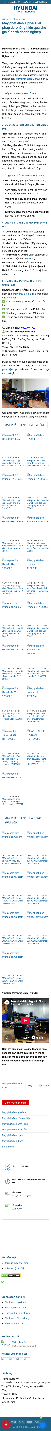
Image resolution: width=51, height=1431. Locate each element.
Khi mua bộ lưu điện (15, 1268)
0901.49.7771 (17, 1209)
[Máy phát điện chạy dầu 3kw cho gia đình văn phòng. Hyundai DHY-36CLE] (38, 612)
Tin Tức (5, 19)
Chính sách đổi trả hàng (17, 1318)
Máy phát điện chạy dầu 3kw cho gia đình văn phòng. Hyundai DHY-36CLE (38, 632)
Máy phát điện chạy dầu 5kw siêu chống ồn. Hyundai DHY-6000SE (38, 674)
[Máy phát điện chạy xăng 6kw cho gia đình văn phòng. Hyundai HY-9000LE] (38, 527)
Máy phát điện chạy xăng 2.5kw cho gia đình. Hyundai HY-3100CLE (11, 504)
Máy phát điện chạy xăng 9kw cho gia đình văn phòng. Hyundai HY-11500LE (38, 590)
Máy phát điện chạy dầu (14, 1129)
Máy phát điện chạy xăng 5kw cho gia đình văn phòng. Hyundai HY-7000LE (13, 547)
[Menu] (4, 9)
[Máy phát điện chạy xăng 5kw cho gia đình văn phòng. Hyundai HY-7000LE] (13, 527)
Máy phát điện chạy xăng (15, 1123)
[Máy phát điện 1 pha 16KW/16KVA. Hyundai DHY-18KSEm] (38, 882)
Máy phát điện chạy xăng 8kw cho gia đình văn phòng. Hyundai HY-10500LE (13, 590)
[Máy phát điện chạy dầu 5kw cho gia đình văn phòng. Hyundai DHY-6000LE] (38, 484)
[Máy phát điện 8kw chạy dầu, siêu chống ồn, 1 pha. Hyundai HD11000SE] (38, 740)
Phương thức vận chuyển (17, 1313)
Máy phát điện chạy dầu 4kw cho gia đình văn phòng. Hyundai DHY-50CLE (13, 675)
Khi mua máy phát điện (16, 1263)
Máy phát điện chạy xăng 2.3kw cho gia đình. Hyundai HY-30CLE (13, 463)
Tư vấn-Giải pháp (17, 19)
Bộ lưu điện (8, 1146)
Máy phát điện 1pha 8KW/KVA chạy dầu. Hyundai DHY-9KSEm (11, 861)
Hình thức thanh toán (15, 1307)
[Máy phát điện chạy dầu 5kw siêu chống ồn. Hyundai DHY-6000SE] (38, 655)
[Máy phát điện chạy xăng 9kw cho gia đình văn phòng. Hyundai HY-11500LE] (38, 570)
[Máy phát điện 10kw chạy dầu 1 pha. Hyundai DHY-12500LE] (13, 697)
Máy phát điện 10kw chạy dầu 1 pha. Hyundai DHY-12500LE (12, 716)
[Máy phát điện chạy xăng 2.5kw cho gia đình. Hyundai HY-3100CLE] (13, 484)
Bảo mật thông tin (14, 1323)
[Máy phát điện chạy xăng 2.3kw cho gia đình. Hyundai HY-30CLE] (13, 444)
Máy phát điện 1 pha (12, 1135)
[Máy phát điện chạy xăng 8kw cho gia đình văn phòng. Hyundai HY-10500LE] (13, 570)
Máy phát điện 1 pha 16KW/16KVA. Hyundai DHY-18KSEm (37, 901)
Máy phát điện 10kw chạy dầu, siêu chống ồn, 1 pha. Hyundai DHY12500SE (36, 718)
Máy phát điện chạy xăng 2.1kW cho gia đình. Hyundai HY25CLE (12, 802)
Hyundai (29, 258)
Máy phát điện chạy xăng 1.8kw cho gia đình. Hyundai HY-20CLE (38, 463)
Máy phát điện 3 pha (38, 1085)
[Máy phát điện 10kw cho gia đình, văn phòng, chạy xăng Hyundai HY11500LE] (13, 740)
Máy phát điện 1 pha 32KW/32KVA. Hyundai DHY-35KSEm (12, 981)
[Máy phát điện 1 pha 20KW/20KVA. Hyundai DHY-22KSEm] (13, 922)
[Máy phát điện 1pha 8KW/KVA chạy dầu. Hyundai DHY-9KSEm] (13, 842)
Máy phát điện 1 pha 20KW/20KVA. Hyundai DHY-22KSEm (12, 941)
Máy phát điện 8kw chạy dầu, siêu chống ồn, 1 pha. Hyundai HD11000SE (36, 760)
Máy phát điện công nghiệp (16, 1118)
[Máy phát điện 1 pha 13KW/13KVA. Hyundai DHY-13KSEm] (13, 882)
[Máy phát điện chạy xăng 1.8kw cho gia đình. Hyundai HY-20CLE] (38, 444)
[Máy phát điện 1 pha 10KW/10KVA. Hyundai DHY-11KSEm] (38, 842)
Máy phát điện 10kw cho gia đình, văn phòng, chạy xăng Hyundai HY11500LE (11, 760)
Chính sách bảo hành (15, 1302)
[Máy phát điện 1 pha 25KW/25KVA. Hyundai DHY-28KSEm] (38, 922)
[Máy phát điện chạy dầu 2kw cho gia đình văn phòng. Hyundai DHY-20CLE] (13, 612)
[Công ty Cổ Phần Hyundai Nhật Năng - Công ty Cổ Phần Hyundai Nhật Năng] (25, 9)
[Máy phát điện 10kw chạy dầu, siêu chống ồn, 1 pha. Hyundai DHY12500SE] (38, 697)
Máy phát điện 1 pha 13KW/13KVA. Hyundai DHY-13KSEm (12, 901)
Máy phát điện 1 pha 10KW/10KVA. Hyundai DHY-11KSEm (37, 861)
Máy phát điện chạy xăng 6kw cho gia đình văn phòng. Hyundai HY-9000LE (38, 547)
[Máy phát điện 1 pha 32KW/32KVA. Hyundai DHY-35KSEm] (13, 962)
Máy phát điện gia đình (14, 1112)
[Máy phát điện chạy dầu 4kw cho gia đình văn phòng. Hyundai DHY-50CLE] (13, 655)
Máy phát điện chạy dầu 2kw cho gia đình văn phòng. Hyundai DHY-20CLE (13, 632)
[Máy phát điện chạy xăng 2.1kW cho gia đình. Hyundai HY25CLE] (13, 783)
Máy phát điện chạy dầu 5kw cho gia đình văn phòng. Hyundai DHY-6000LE (38, 504)
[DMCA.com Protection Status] (11, 1275)
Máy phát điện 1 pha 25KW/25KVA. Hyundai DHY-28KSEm (37, 941)
